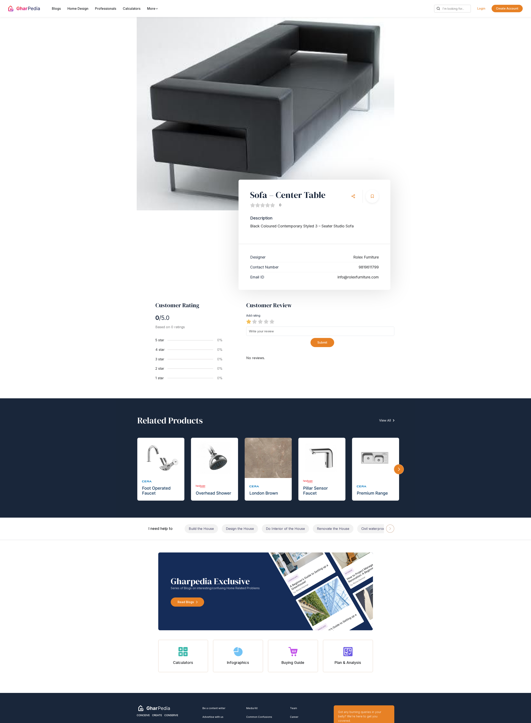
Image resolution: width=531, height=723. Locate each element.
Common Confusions (259, 716)
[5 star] (271, 321)
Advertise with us (212, 716)
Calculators (131, 8)
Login (481, 8)
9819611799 (369, 267)
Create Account (507, 8)
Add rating (253, 315)
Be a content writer (213, 708)
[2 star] (254, 321)
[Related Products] (265, 458)
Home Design (77, 8)
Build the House (201, 529)
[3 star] (260, 321)
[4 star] (266, 321)
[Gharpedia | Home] (24, 8)
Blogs (56, 8)
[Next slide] (381, 114)
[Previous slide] (150, 114)
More (151, 8)
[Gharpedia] (154, 708)
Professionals (105, 8)
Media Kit (252, 708)
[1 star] (248, 321)
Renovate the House (333, 529)
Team (293, 708)
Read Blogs (186, 602)
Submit (322, 342)
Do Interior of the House (285, 529)
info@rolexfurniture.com (358, 277)
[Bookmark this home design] (372, 196)
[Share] (353, 196)
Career (294, 716)
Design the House (240, 529)
